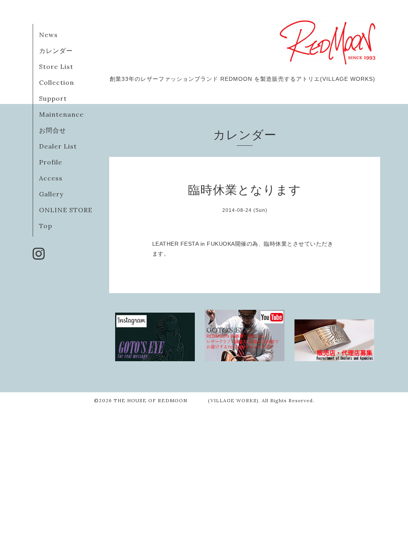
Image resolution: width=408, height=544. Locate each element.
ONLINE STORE (65, 210)
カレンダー (56, 51)
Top (45, 226)
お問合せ (52, 130)
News (48, 35)
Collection (56, 82)
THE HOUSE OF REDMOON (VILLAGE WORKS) (186, 400)
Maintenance (61, 114)
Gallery (51, 194)
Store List (56, 66)
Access (51, 178)
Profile (50, 162)
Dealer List (58, 146)
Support (53, 98)
